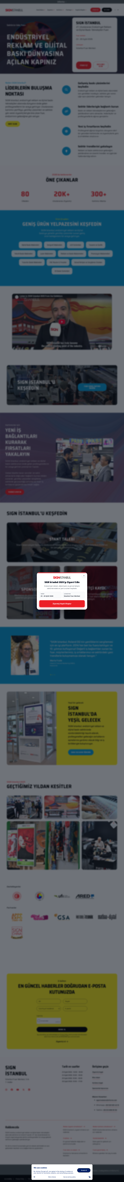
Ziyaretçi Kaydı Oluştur (62, 604)
